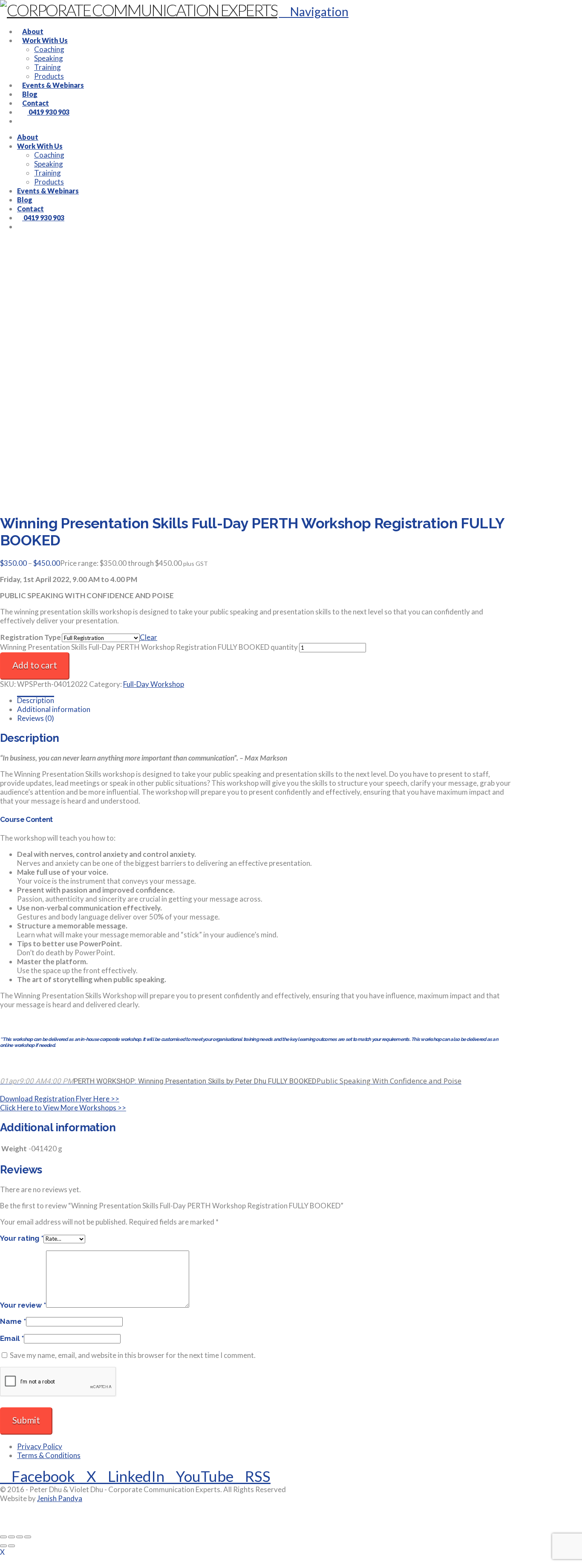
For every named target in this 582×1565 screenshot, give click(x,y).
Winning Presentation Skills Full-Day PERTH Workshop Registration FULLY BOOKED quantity (149, 647)
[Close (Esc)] (27, 1537)
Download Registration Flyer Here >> (59, 1098)
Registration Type (30, 637)
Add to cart (34, 665)
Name (13, 1321)
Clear (148, 637)
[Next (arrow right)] (11, 1546)
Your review (23, 1305)
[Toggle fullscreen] (11, 1537)
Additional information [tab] (53, 709)
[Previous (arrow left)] (3, 1546)
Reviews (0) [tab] (35, 718)
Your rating (21, 1238)
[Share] (19, 1537)
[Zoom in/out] (3, 1537)
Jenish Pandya (59, 1498)
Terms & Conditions (49, 1455)
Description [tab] (35, 700)
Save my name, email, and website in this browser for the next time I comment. (133, 1355)
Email (12, 1338)
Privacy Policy (39, 1446)
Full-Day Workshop (153, 684)
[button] (314, 11)
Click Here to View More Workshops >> (63, 1107)
